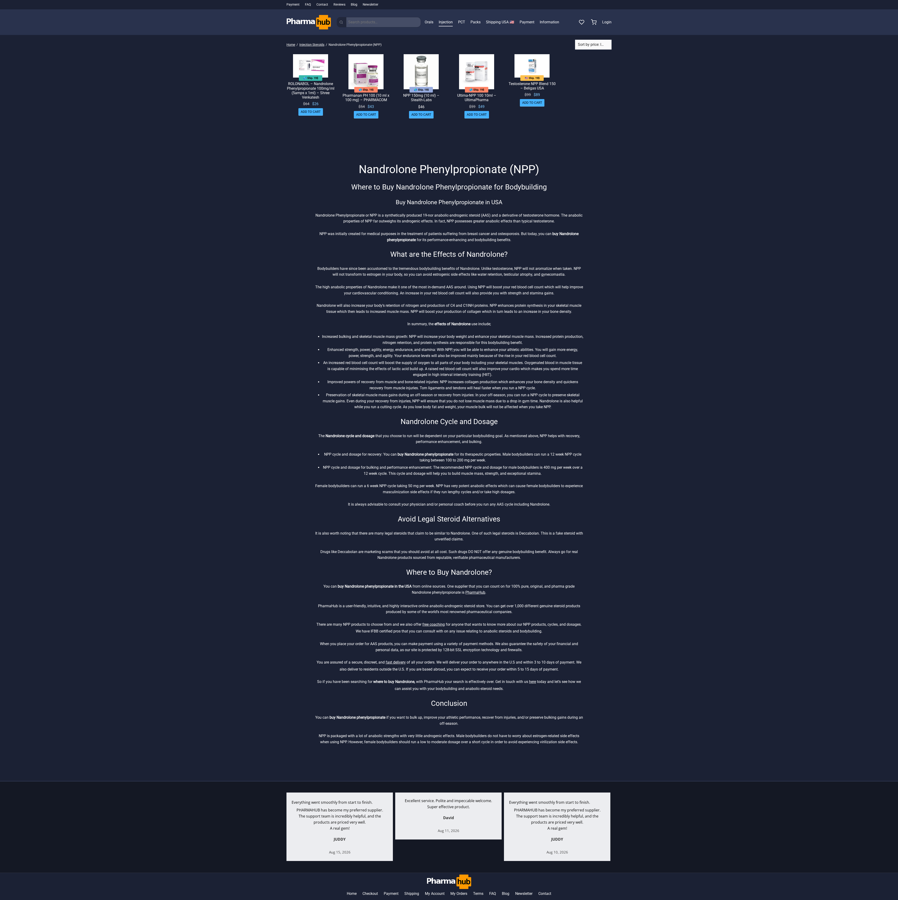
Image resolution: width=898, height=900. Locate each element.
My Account (435, 893)
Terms (478, 893)
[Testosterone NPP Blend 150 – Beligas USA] (532, 66)
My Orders (458, 893)
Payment (293, 5)
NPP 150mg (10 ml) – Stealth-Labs (421, 97)
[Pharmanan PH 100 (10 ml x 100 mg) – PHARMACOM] (366, 71)
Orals (429, 22)
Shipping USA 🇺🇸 (500, 22)
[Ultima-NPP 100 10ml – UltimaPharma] (477, 71)
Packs (476, 22)
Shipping (411, 893)
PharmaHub (475, 592)
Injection (446, 22)
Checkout (370, 893)
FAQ (308, 5)
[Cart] (594, 22)
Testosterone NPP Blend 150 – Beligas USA (531, 85)
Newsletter (370, 5)
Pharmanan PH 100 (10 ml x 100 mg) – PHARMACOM (366, 97)
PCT (461, 22)
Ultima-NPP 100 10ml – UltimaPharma (476, 97)
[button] (310, 112)
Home (290, 44)
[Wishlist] (582, 22)
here (532, 681)
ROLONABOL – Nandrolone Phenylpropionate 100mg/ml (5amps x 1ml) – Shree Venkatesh (310, 91)
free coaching (433, 624)
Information (549, 22)
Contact (322, 5)
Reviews (339, 5)
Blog (354, 5)
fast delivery (396, 662)
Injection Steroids (311, 44)
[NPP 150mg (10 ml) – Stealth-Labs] (421, 71)
